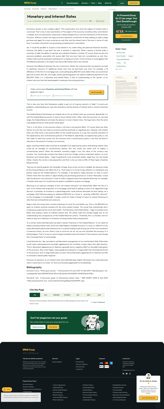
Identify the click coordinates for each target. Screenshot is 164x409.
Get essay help (54, 218)
